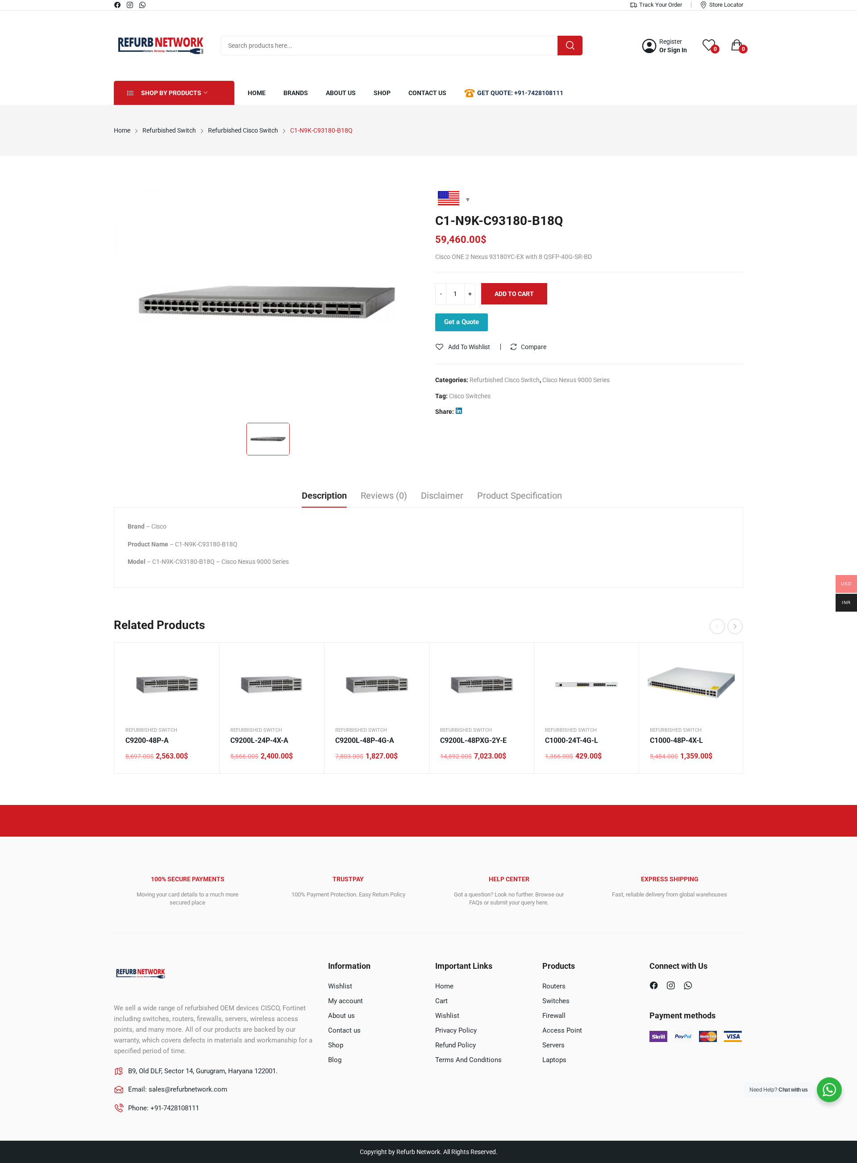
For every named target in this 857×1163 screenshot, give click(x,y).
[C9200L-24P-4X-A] (271, 684)
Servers (553, 1045)
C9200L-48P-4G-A (364, 740)
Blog (334, 1060)
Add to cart (514, 293)
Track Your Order (660, 4)
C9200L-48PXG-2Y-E (473, 740)
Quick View (201, 660)
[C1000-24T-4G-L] (586, 684)
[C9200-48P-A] (166, 684)
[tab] (324, 497)
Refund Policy (455, 1045)
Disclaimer (442, 495)
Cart (441, 1001)
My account (345, 1001)
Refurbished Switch (151, 730)
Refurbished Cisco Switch (505, 379)
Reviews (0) (384, 495)
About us (341, 1016)
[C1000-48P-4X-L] (691, 684)
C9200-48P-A (147, 740)
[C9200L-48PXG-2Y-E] (481, 684)
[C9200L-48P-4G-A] (376, 684)
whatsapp (143, 4)
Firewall (554, 1016)
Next (735, 626)
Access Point (562, 1030)
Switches (556, 1001)
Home (444, 986)
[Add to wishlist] (201, 683)
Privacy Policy (456, 1030)
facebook (118, 4)
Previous (717, 626)
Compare (533, 346)
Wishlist (340, 986)
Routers (554, 986)
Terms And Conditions (468, 1060)
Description (324, 495)
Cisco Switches (470, 396)
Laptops (554, 1060)
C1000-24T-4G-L (571, 740)
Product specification (519, 495)
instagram (130, 4)
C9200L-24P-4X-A (259, 740)
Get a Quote (461, 322)
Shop (335, 1045)
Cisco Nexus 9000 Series (576, 379)
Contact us (344, 1030)
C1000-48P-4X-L (676, 740)
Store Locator (726, 4)
